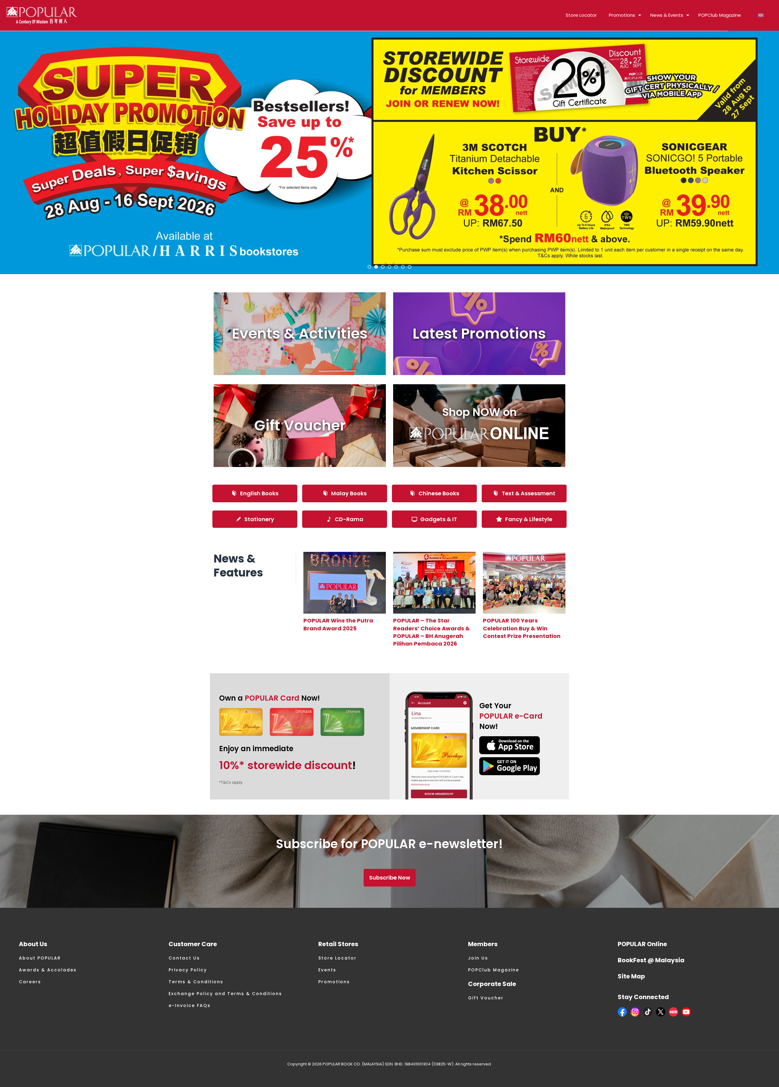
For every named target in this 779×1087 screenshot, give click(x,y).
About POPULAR (40, 958)
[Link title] (344, 583)
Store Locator (337, 958)
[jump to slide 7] (409, 267)
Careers (30, 982)
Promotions (334, 982)
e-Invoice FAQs (190, 1005)
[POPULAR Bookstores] (42, 15)
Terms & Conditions (196, 982)
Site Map (631, 976)
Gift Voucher (486, 998)
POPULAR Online (642, 944)
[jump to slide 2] (376, 267)
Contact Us (184, 958)
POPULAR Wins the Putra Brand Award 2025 (338, 624)
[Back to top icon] (749, 1074)
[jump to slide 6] (403, 267)
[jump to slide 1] (369, 267)
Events (327, 970)
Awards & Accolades (48, 970)
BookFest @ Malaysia (651, 960)
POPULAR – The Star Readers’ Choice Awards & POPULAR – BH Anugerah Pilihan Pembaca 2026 (431, 632)
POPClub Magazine (493, 970)
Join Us (478, 958)
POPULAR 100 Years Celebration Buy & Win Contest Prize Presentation (522, 628)
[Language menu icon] (763, 15)
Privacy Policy (188, 970)
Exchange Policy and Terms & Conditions (225, 994)
